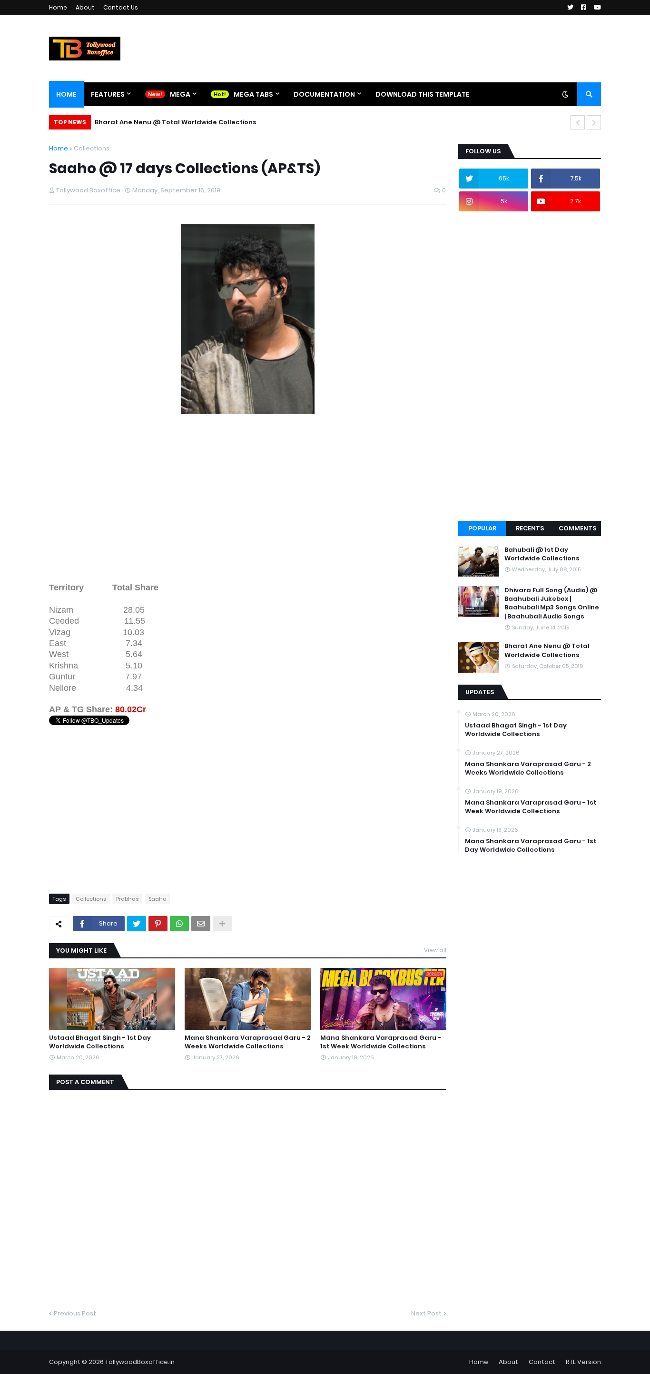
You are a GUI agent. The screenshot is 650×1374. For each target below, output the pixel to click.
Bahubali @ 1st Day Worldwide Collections (542, 554)
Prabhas (127, 899)
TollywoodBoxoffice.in (140, 1361)
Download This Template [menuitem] (422, 94)
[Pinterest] (157, 923)
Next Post (426, 1313)
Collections (91, 148)
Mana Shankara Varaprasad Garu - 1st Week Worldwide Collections (380, 1042)
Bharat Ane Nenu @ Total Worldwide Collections (175, 122)
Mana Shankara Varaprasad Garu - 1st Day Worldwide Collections (530, 845)
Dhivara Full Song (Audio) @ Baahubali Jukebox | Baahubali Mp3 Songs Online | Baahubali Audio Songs (551, 603)
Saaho (157, 899)
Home (58, 7)
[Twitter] (136, 923)
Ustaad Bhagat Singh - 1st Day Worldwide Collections (100, 1042)
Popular (482, 528)
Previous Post (75, 1313)
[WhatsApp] (179, 923)
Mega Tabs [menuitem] (253, 94)
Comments (577, 528)
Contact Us (120, 7)
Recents (530, 528)
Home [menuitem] (66, 94)
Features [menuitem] (108, 94)
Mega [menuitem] (180, 94)
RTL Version (583, 1361)
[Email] (200, 923)
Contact (542, 1361)
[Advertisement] (247, 505)
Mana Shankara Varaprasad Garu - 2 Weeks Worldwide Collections (248, 1042)
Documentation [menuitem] (324, 94)
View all (435, 950)
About (85, 7)
